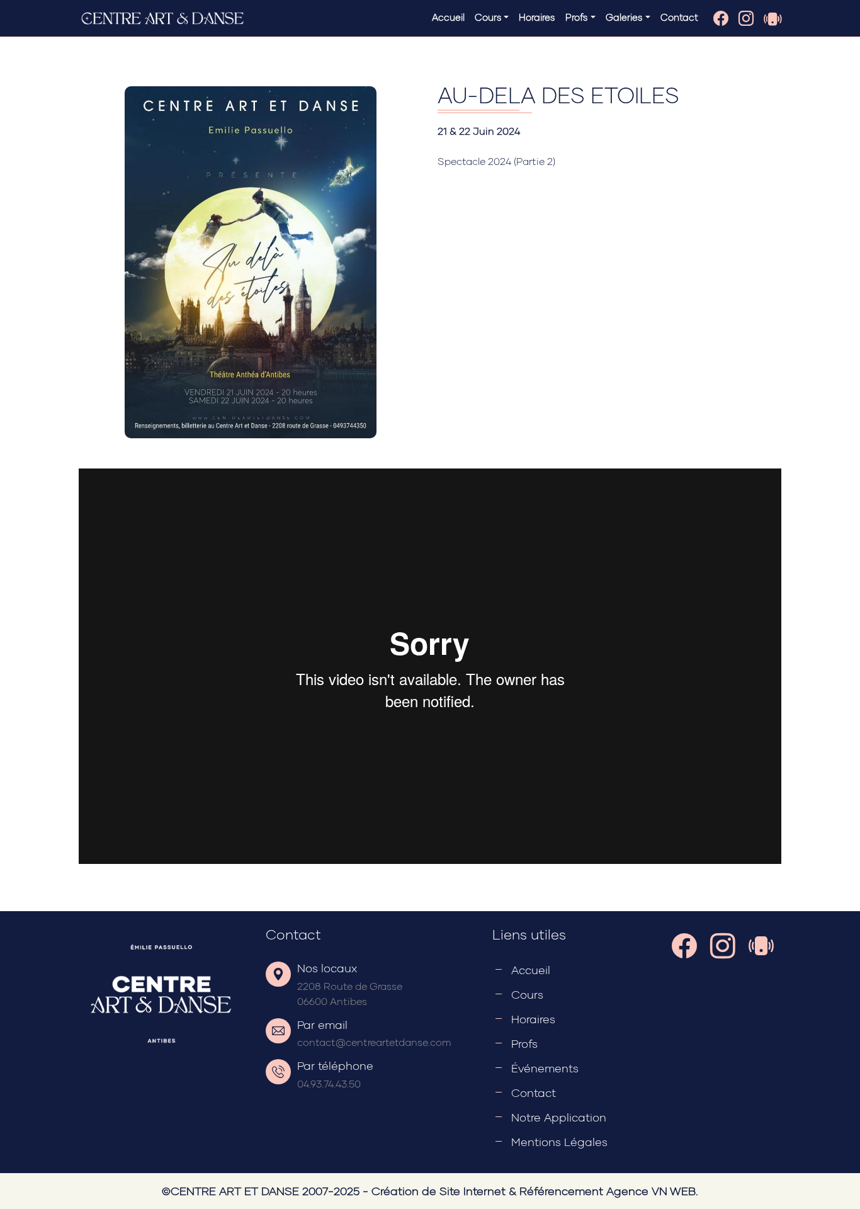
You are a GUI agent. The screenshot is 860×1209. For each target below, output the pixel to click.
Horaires (537, 17)
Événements (545, 1068)
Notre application (558, 1117)
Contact (679, 17)
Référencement (561, 1191)
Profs (524, 1043)
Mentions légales (559, 1142)
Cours (527, 994)
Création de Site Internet (438, 1191)
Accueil (448, 17)
